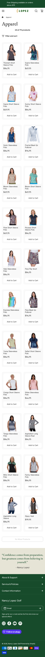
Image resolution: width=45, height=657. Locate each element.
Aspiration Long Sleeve (9, 517)
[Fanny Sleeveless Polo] (33, 464)
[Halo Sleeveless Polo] (11, 258)
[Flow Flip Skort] (33, 258)
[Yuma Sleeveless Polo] (11, 340)
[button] (42, 11)
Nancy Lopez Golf (14, 644)
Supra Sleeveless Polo (32, 64)
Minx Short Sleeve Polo (10, 476)
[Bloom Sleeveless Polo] (11, 175)
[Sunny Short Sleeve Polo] (33, 93)
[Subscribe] (40, 608)
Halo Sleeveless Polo (9, 270)
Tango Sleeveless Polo (10, 435)
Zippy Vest (29, 516)
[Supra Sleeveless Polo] (33, 52)
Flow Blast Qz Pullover (30, 311)
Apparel (8, 17)
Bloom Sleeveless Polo (10, 187)
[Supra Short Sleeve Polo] (11, 93)
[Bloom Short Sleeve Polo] (33, 175)
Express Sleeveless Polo (11, 311)
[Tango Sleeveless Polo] (11, 423)
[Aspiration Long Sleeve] (11, 505)
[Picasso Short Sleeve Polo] (33, 217)
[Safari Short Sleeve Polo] (33, 340)
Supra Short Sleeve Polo (11, 105)
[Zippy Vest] (33, 505)
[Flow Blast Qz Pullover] (33, 299)
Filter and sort (11, 36)
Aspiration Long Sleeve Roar (31, 435)
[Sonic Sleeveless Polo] (11, 134)
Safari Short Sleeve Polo (33, 352)
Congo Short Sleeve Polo (11, 393)
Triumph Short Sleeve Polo (9, 64)
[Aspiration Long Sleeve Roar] (33, 423)
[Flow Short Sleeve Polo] (11, 217)
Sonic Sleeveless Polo (10, 146)
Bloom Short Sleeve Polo (33, 187)
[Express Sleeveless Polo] (11, 299)
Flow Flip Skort (31, 269)
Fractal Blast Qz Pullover (31, 146)
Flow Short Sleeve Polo (10, 229)
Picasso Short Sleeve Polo (30, 229)
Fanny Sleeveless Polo (32, 476)
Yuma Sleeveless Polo (10, 352)
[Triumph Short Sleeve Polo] (11, 52)
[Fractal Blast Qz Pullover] (33, 134)
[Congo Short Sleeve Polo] (11, 381)
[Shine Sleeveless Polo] (33, 381)
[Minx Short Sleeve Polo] (11, 464)
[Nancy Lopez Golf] (22, 11)
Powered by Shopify (28, 644)
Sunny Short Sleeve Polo (33, 105)
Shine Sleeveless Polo (32, 393)
